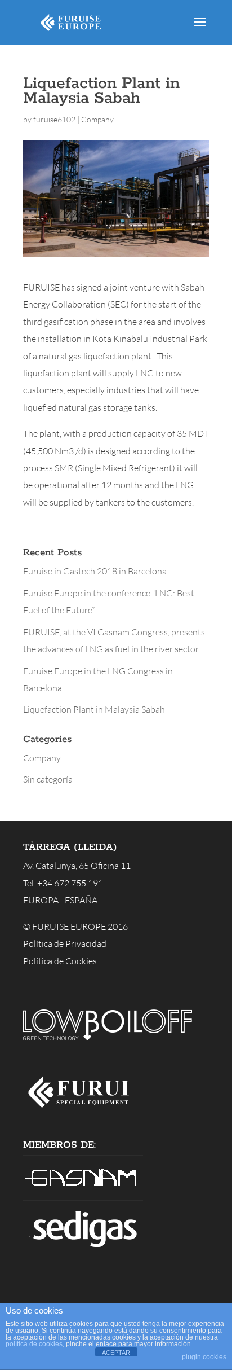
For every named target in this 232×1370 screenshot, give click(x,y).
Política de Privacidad (64, 943)
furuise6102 (54, 119)
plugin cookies (204, 1357)
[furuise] (83, 1111)
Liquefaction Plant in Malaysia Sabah (94, 709)
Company (97, 119)
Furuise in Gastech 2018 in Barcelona (95, 571)
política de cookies (34, 1344)
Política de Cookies (60, 961)
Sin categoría (48, 779)
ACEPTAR (116, 1352)
